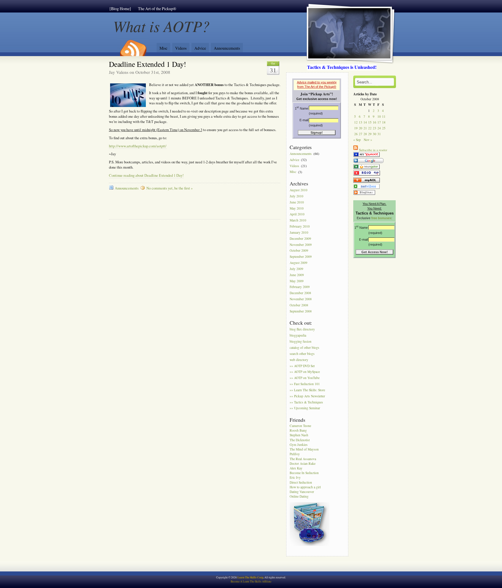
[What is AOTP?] (366, 157)
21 (365, 128)
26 (356, 134)
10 (379, 116)
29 (370, 134)
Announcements (227, 48)
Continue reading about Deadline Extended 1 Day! (146, 175)
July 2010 (296, 196)
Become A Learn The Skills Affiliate (251, 581)
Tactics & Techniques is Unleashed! (341, 67)
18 (384, 122)
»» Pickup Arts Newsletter (307, 396)
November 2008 (301, 299)
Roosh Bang (298, 430)
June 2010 (297, 202)
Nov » (368, 139)
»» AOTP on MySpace (305, 372)
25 (384, 128)
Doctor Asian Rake (302, 463)
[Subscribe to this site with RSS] (133, 46)
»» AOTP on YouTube (305, 378)
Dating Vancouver (302, 491)
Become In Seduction (304, 473)
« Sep (357, 139)
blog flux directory (302, 329)
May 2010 (297, 208)
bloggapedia (298, 335)
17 (379, 122)
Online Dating (299, 496)
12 (356, 122)
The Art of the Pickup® (157, 8)
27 (360, 134)
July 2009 (296, 269)
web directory (299, 360)
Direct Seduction (301, 482)
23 (374, 128)
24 (379, 128)
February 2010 (300, 226)
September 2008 (301, 311)
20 (360, 128)
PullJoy (295, 454)
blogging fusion (300, 341)
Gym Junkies (299, 444)
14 (365, 122)
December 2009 (300, 238)
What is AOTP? (161, 25)
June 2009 (297, 275)
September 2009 (301, 257)
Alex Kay (296, 468)
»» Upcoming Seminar (305, 408)
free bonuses (381, 218)
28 (365, 134)
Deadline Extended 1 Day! (148, 64)
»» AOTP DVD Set (302, 366)
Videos (181, 48)
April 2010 (297, 214)
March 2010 (298, 220)
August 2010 (298, 190)
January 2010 (299, 232)
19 (356, 128)
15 (370, 122)
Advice (200, 48)
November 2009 (301, 244)
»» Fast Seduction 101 (305, 384)
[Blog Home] (120, 8)
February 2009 (300, 287)
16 (374, 122)
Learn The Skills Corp (250, 577)
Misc (163, 48)
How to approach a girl (305, 487)
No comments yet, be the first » (169, 188)
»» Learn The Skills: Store (307, 390)
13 (360, 122)
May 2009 (297, 281)
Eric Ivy (295, 477)
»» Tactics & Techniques (306, 402)
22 (370, 128)
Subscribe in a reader (373, 150)
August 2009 (298, 262)
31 (379, 134)
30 (374, 134)
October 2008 (299, 305)
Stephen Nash (299, 435)
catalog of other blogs (304, 347)
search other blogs (302, 353)
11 (384, 116)
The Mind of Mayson (304, 449)
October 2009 (299, 251)
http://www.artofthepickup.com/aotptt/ (137, 146)
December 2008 (300, 293)
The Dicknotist (300, 440)
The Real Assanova (303, 459)
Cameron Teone (300, 425)
